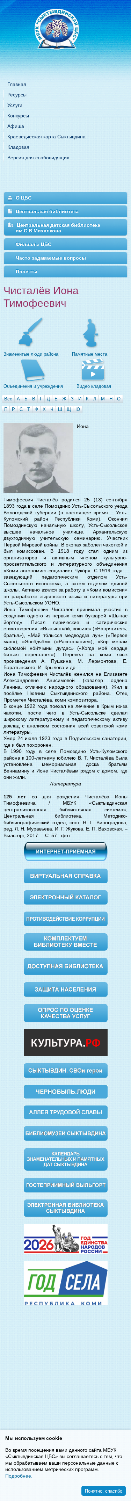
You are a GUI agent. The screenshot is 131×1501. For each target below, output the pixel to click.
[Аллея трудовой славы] (66, 1112)
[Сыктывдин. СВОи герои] (66, 1070)
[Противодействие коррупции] (66, 918)
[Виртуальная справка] (66, 875)
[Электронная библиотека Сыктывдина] (66, 1207)
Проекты (26, 271)
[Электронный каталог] (66, 897)
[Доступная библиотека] (66, 966)
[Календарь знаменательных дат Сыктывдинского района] (66, 1159)
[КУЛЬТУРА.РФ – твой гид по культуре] (66, 1042)
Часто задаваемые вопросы (51, 258)
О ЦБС (23, 198)
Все (8, 398)
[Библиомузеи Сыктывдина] (66, 1133)
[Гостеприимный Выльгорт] (66, 1185)
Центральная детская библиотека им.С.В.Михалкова (58, 227)
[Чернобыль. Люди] (66, 1091)
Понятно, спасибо (103, 1490)
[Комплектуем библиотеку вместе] (66, 941)
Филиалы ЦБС (33, 244)
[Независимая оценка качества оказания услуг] (66, 1012)
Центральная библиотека (47, 211)
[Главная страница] (66, 38)
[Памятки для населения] (66, 989)
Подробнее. (18, 1476)
